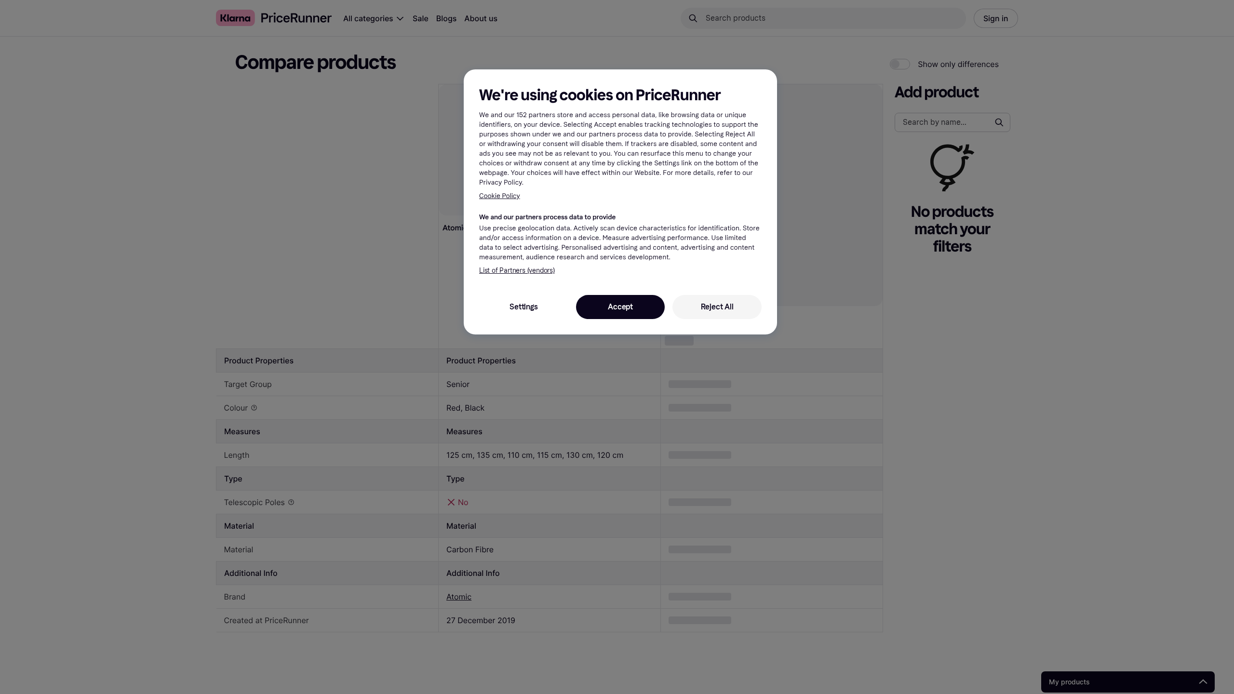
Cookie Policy (499, 196)
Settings (523, 306)
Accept (620, 306)
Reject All (717, 306)
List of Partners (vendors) (517, 271)
